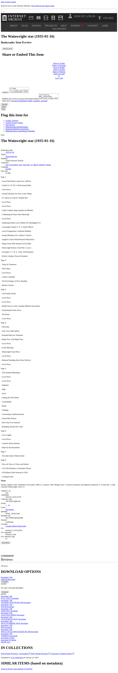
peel (20, 165)
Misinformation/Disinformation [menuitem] (17, 127)
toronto (48, 165)
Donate (75, 25)
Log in (91, 16)
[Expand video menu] (46, 17)
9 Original (8, 640)
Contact (93, 25)
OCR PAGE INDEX (12, 615)
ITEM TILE (9, 611)
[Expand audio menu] (53, 17)
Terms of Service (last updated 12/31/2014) (16, 669)
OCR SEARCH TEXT (13, 619)
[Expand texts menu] (38, 17)
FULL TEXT (10, 598)
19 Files (7, 638)
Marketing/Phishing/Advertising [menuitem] (17, 129)
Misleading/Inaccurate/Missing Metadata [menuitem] (20, 131)
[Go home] (14, 18)
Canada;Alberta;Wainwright (16, 526)
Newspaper (10, 509)
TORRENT (9, 636)
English (8, 169)
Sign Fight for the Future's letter (42, 6)
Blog (25, 25)
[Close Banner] (4, 11)
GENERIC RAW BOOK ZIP (16, 603)
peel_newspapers (12, 165)
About (14, 25)
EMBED (5, 92)
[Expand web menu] (31, 17)
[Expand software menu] (60, 17)
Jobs (105, 25)
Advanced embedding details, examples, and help (29, 101)
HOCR (7, 607)
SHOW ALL (5, 642)
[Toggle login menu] (70, 16)
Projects (51, 25)
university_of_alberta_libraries (34, 165)
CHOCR (8, 579)
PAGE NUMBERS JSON (14, 623)
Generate (5, 582)
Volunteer (59, 28)
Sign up (79, 16)
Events (36, 25)
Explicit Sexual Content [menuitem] (14, 123)
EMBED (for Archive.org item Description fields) (20, 99)
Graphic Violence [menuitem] (12, 121)
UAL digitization (17, 658)
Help (64, 25)
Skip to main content (8, 2)
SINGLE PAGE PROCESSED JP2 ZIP (19, 632)
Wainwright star (11, 156)
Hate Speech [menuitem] (10, 125)
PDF (6, 627)
